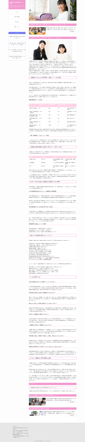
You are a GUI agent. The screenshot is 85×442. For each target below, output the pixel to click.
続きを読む (72, 31)
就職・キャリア (17, 26)
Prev (30, 10)
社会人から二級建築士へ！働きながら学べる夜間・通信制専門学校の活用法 (17, 50)
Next (75, 10)
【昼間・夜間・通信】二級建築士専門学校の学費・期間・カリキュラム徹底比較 (17, 44)
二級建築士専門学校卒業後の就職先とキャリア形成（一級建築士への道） (17, 57)
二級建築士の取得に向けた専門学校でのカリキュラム (43, 387)
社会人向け (17, 21)
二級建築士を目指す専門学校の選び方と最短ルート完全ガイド (17, 37)
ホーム (17, 11)
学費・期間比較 (17, 16)
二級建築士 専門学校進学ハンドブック (16, 3)
